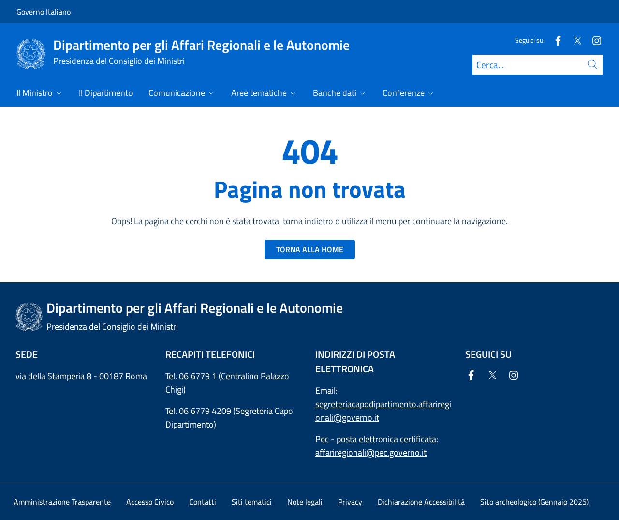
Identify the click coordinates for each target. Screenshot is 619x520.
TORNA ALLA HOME (309, 249)
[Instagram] (593, 39)
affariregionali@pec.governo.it (371, 452)
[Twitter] (573, 39)
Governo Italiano (43, 11)
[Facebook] (554, 39)
